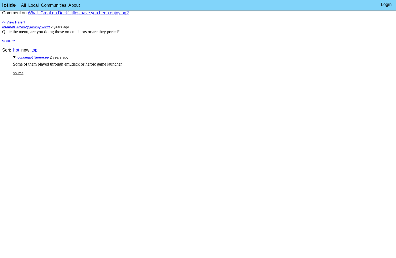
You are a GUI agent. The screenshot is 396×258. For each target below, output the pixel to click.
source (8, 41)
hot (16, 50)
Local (33, 5)
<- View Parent (13, 22)
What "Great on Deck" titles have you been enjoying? (78, 13)
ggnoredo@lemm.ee (33, 57)
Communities (53, 5)
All (23, 5)
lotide (9, 5)
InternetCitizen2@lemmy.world (26, 27)
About (74, 5)
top (34, 50)
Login (386, 4)
